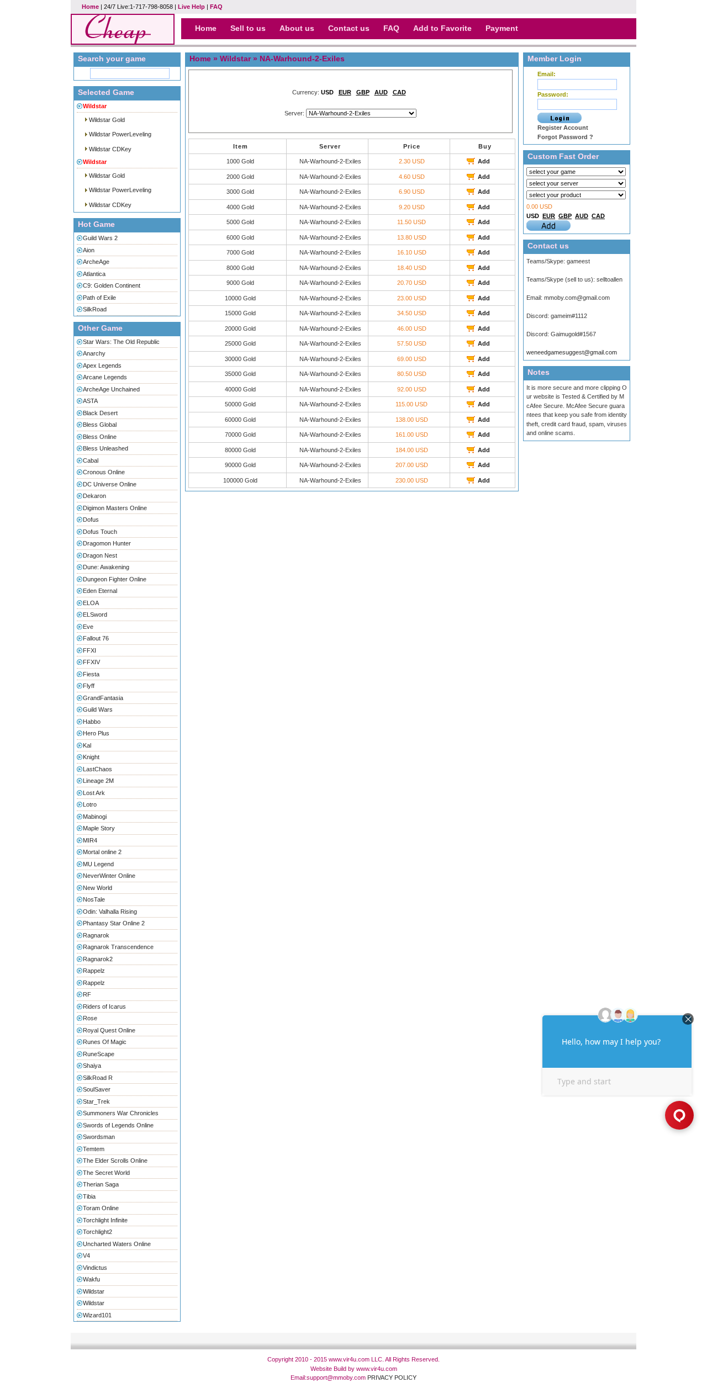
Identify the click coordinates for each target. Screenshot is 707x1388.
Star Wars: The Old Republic (121, 341)
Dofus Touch (100, 531)
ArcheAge (96, 261)
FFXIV (91, 662)
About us (296, 28)
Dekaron (94, 495)
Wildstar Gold (107, 119)
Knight (91, 757)
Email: (546, 74)
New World (97, 887)
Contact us (349, 28)
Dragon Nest (100, 555)
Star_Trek (96, 1101)
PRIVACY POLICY (391, 1377)
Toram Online (101, 1208)
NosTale (94, 899)
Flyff (88, 685)
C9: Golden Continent (111, 285)
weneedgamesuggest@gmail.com (571, 352)
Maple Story (99, 828)
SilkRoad (95, 309)
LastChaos (97, 769)
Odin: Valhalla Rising (110, 911)
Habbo (92, 721)
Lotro (90, 804)
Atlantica (94, 274)
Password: (552, 94)
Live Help (191, 6)
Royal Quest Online (109, 1030)
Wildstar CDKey (110, 149)
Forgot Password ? (565, 137)
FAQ (216, 6)
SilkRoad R (98, 1077)
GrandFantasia (103, 698)
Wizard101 (97, 1315)
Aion (88, 250)
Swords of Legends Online (118, 1125)
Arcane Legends (105, 377)
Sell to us (248, 28)
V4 (86, 1255)
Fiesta (91, 674)
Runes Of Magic (104, 1042)
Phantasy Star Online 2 (114, 923)
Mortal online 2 (102, 852)
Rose (90, 1018)
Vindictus (95, 1267)
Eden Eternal (100, 590)
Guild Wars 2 (100, 238)
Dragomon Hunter (107, 543)
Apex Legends (102, 365)
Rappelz (94, 970)
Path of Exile (99, 297)
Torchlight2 (97, 1231)
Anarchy (94, 353)
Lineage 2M (98, 780)
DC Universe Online (109, 484)
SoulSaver (96, 1089)
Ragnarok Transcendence (118, 947)
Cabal (90, 460)
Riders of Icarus (104, 1006)
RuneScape (98, 1054)
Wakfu (91, 1279)
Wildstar (93, 1291)
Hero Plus (96, 733)
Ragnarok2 (98, 959)
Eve (88, 626)
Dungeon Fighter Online (114, 579)
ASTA (90, 401)
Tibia (89, 1196)
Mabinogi (95, 816)
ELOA (91, 603)
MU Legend (98, 864)
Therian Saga (101, 1184)
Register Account (562, 127)
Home (90, 6)
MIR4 (90, 840)
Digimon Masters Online (115, 508)
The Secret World (106, 1172)
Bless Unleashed (105, 448)
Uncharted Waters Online (117, 1244)
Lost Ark (94, 793)
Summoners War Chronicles (121, 1113)
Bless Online (100, 436)
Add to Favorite (442, 28)
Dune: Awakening (106, 567)
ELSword (95, 614)
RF (87, 994)
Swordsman (99, 1136)
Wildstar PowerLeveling (120, 134)
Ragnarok (96, 935)
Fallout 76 (96, 638)
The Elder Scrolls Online (115, 1160)
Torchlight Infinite (105, 1220)
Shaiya (92, 1065)
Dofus (91, 519)
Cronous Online (104, 472)
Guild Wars (98, 709)
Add (484, 161)
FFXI (89, 650)
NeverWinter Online (109, 875)
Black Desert (100, 413)
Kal (87, 745)
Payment (502, 28)
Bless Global (100, 424)
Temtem (93, 1149)
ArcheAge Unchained (111, 389)
